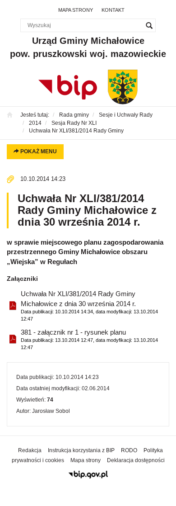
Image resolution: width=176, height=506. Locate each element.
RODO (129, 450)
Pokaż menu (38, 151)
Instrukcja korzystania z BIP (81, 450)
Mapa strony (75, 10)
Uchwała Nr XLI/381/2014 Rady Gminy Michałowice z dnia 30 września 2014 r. (89, 306)
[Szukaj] (149, 25)
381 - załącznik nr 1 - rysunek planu (89, 339)
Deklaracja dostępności (136, 460)
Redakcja (30, 450)
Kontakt (113, 10)
